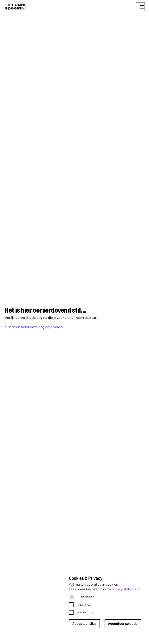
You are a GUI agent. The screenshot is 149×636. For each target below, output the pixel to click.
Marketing (85, 612)
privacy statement (126, 589)
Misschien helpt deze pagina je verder (34, 327)
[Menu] (140, 7)
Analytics (84, 604)
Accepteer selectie (123, 624)
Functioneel (86, 597)
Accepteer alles (84, 624)
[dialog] (105, 602)
